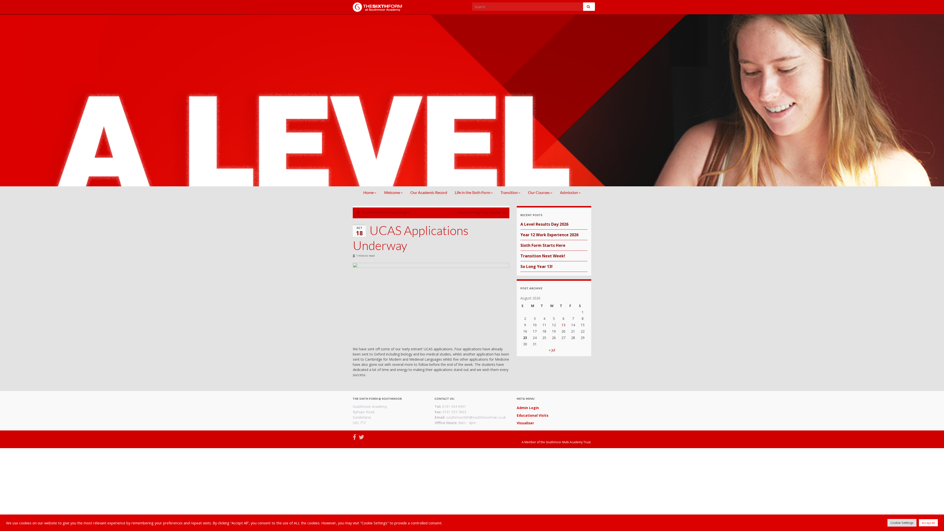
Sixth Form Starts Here (542, 245)
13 (563, 325)
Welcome (392, 192)
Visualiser (525, 423)
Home (368, 192)
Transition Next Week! (542, 256)
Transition (509, 192)
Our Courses (539, 192)
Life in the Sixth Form (473, 192)
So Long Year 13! (536, 266)
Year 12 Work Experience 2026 (549, 234)
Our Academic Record (428, 192)
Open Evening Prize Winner (479, 212)
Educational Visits (532, 415)
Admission (569, 192)
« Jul (552, 350)
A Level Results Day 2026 (544, 224)
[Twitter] (361, 436)
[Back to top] (933, 520)
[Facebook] (354, 436)
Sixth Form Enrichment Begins (386, 212)
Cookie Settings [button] (902, 522)
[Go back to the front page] (472, 100)
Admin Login (528, 407)
